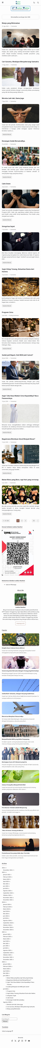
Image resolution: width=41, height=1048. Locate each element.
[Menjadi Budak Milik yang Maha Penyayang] (20, 737)
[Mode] (34, 3)
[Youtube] (29, 1041)
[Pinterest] (26, 1041)
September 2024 (8, 923)
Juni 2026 (6, 975)
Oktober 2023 (7, 895)
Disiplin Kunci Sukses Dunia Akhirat (13, 648)
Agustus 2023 (7, 890)
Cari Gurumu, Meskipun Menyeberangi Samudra (20, 62)
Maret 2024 (7, 909)
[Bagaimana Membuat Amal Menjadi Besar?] (20, 463)
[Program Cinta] (20, 336)
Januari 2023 (7, 874)
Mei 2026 (6, 973)
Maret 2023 (7, 879)
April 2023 (6, 881)
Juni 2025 (6, 946)
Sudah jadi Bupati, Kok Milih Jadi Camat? (17, 355)
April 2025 (6, 941)
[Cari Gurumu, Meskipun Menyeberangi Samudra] (20, 86)
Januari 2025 (7, 934)
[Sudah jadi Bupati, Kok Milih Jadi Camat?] (20, 379)
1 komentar (14, 26)
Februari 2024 (7, 907)
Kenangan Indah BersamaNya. (13, 141)
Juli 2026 (6, 989)
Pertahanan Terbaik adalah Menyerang (14, 807)
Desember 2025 (8, 959)
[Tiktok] (19, 1041)
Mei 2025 (6, 943)
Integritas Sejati (8, 226)
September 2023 (8, 893)
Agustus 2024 (7, 920)
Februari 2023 (7, 877)
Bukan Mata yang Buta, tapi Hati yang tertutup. (20, 480)
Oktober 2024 (7, 925)
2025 (4, 932)
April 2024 (6, 911)
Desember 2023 (8, 900)
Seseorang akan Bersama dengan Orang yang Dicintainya (20, 671)
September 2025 (8, 953)
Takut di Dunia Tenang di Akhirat (12, 830)
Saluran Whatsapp (11, 584)
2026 (4, 962)
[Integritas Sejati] (20, 250)
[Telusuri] (38, 2)
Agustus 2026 (7, 1002)
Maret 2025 (7, 939)
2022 (4, 868)
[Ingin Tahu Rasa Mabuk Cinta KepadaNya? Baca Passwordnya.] (20, 422)
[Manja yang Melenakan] (20, 47)
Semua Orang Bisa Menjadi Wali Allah (14, 785)
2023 (4, 872)
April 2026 (6, 971)
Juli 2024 (6, 918)
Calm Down (6, 184)
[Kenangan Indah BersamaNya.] (20, 165)
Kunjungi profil (20, 623)
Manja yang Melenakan (11, 23)
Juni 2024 (6, 916)
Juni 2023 (6, 886)
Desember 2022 (8, 870)
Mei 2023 (6, 884)
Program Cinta (7, 312)
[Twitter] (15, 1041)
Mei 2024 (6, 913)
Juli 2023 (6, 888)
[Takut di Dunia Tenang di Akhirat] (20, 828)
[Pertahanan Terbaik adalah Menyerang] (20, 805)
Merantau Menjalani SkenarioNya (12, 716)
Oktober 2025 (7, 955)
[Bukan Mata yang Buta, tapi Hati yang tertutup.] (20, 504)
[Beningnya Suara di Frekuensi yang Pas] (20, 759)
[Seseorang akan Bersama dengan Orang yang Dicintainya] (20, 668)
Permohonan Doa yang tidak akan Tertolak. (16, 853)
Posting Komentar (14, 315)
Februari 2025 (7, 936)
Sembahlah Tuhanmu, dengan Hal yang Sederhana (18, 693)
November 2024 (8, 927)
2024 (4, 902)
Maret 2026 (7, 969)
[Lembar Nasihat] (18, 2)
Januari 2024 (7, 904)
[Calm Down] (20, 208)
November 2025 (8, 957)
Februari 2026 (7, 966)
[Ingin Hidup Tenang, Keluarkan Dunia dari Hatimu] (20, 296)
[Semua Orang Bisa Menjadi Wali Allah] (20, 782)
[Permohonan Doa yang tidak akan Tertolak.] (20, 850)
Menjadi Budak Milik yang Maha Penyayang (15, 739)
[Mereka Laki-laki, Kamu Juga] (20, 122)
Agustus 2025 (7, 950)
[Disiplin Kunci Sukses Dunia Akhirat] (20, 645)
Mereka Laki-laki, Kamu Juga (13, 98)
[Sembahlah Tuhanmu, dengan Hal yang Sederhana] (20, 691)
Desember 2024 (8, 930)
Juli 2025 (6, 948)
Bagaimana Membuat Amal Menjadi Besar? (18, 439)
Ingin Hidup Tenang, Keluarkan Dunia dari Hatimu (21, 993)
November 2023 (8, 897)
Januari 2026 (7, 964)
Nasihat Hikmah (7, 134)
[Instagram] (22, 1041)
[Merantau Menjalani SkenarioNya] (20, 714)
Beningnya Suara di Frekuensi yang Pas (14, 762)
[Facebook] (12, 1041)
